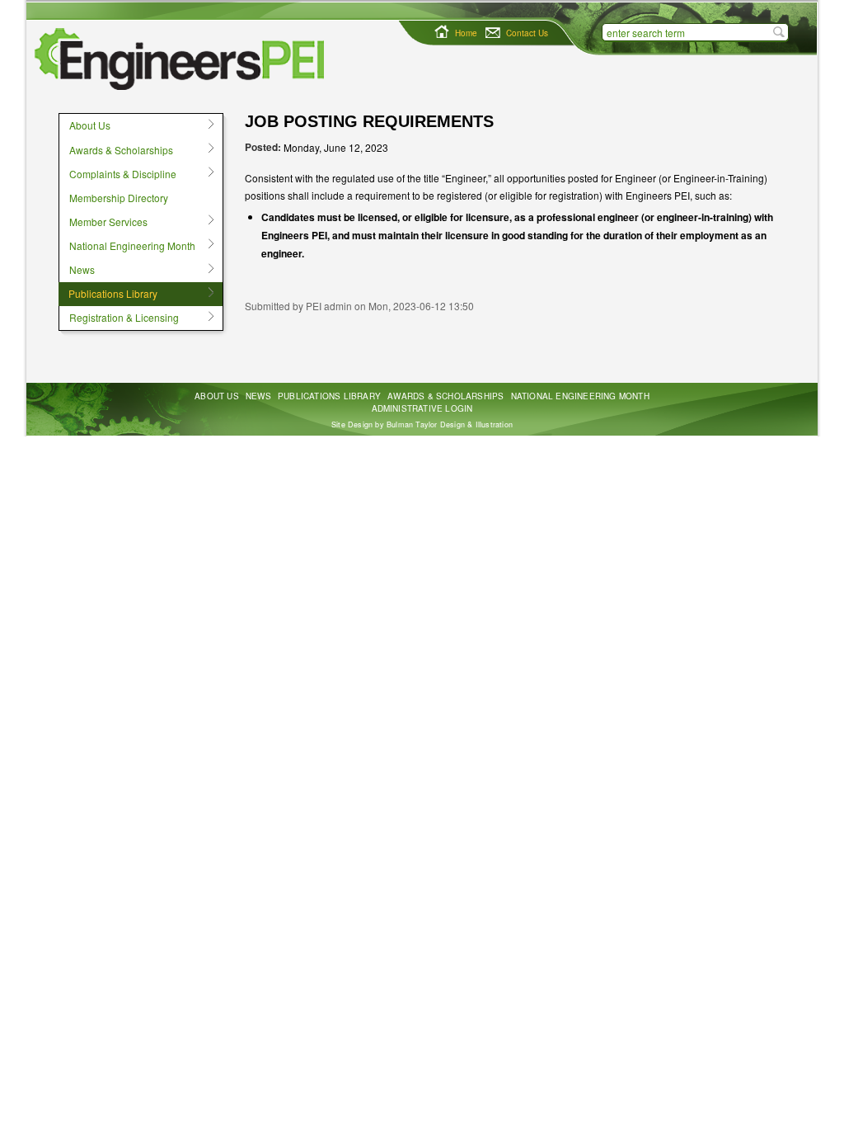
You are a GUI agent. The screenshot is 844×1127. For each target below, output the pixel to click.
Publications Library (108, 293)
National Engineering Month (127, 245)
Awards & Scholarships (116, 149)
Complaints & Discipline (117, 173)
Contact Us (527, 33)
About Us (84, 125)
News (77, 269)
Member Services (103, 221)
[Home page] (183, 59)
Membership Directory (118, 198)
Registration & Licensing (119, 317)
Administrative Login (422, 408)
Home (466, 33)
